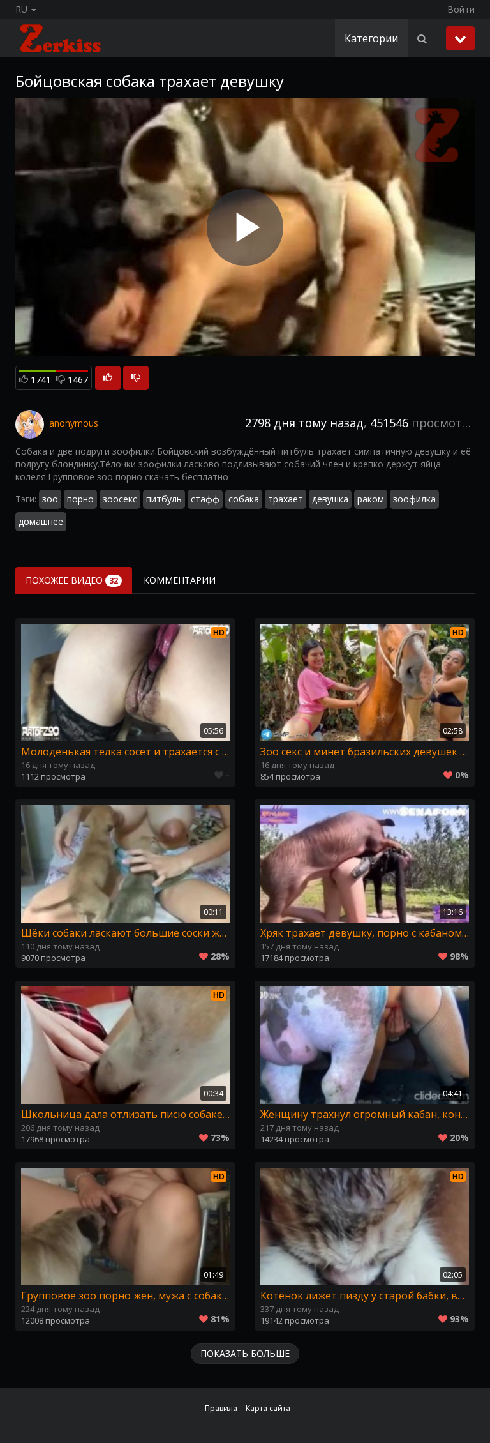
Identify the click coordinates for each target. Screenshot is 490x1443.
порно (80, 499)
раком (370, 499)
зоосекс (120, 499)
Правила (221, 1408)
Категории (371, 38)
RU (22, 9)
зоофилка (414, 499)
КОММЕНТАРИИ (180, 580)
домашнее (41, 521)
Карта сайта (268, 1408)
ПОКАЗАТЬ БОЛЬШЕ (245, 1353)
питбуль (164, 499)
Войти (461, 9)
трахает (285, 499)
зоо (50, 499)
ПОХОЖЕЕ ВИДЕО (72, 580)
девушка (330, 499)
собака (243, 499)
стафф (205, 499)
